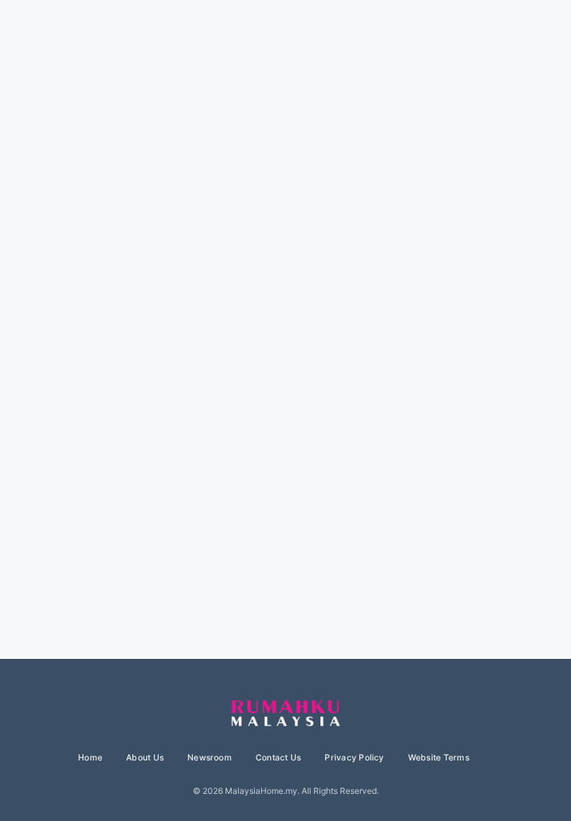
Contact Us (278, 757)
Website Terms (438, 757)
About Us (145, 757)
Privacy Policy (354, 757)
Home (90, 757)
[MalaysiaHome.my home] (285, 714)
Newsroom (209, 757)
